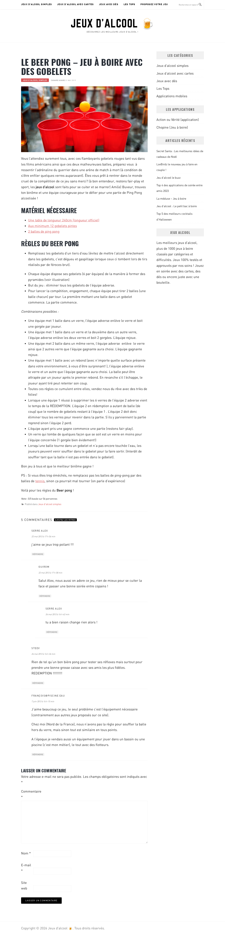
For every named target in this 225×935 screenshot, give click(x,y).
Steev (35, 648)
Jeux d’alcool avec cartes (75, 4)
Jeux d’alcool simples (36, 4)
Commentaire (26, 794)
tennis (39, 481)
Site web (24, 885)
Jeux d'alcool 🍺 (112, 23)
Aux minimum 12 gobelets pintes (52, 226)
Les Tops (129, 4)
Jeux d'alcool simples (35, 80)
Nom (26, 853)
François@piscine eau (48, 695)
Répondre (38, 554)
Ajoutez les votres (65, 520)
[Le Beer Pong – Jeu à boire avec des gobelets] (84, 118)
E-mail (26, 868)
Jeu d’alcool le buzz (168, 177)
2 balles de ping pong (43, 231)
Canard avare (58, 80)
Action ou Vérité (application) (177, 119)
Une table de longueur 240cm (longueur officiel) (63, 220)
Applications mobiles (171, 96)
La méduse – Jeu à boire (171, 198)
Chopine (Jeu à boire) (172, 127)
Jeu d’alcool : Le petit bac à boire (176, 206)
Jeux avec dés (108, 4)
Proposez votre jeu (154, 4)
